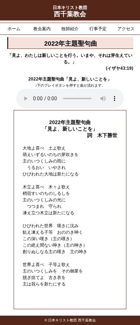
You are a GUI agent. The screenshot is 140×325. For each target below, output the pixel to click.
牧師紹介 (70, 28)
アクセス (126, 28)
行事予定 (98, 28)
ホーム (14, 28)
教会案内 (42, 28)
